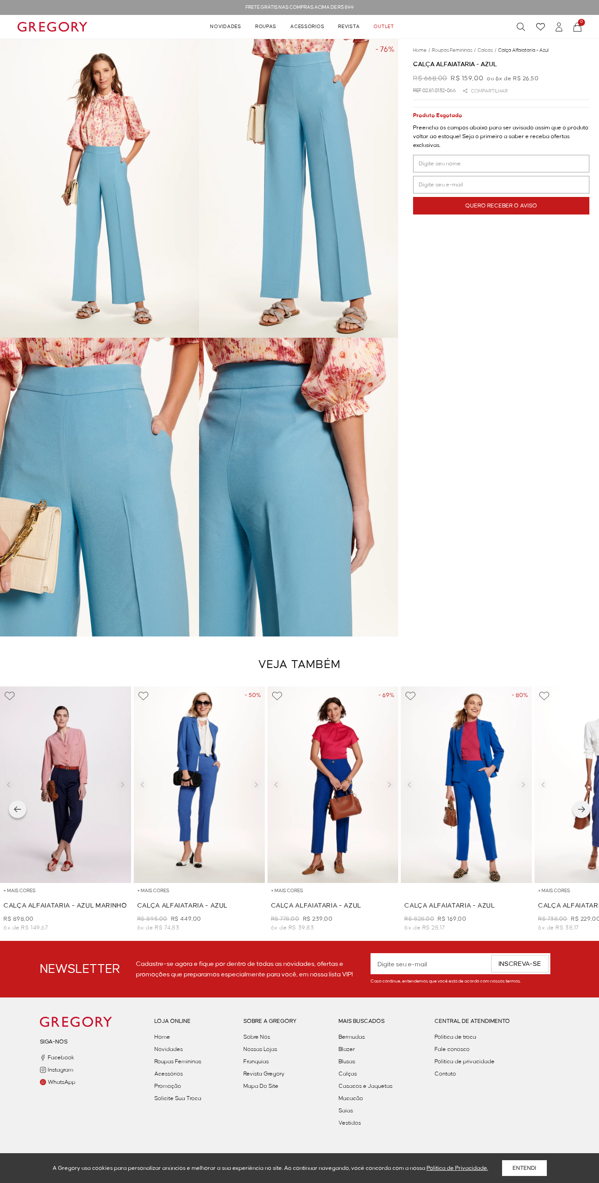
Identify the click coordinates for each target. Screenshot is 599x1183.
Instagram (60, 1070)
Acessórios (307, 26)
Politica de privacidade (465, 1061)
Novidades (225, 26)
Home (162, 1037)
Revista (349, 26)
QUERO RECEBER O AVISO (501, 206)
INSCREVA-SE (520, 964)
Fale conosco (452, 1049)
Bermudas (352, 1037)
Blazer (347, 1049)
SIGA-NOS (54, 1042)
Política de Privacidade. (457, 1168)
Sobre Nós (256, 1037)
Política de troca (455, 1037)
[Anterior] (17, 809)
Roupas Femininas (177, 1061)
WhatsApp (61, 1082)
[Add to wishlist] (9, 696)
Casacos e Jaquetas (365, 1086)
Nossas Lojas (260, 1049)
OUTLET (384, 26)
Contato (445, 1074)
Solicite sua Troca (177, 1098)
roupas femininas (454, 50)
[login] (559, 27)
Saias (346, 1111)
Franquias (256, 1061)
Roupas (265, 26)
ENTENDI (524, 1168)
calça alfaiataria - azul (523, 50)
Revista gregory (264, 1074)
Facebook (61, 1057)
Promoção (167, 1086)
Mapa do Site (260, 1086)
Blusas (347, 1061)
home (421, 50)
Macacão (351, 1098)
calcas (487, 50)
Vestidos (350, 1123)
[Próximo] (581, 809)
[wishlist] (540, 27)
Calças (348, 1074)
